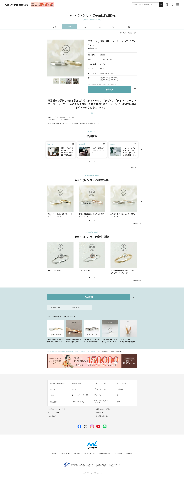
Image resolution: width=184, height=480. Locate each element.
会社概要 (55, 453)
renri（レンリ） (85, 351)
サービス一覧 (66, 453)
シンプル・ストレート (107, 59)
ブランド (77, 351)
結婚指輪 (102, 55)
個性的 (102, 68)
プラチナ (102, 64)
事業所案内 (77, 453)
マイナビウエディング (53, 351)
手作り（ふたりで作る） (107, 73)
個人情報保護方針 (104, 453)
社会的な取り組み (90, 453)
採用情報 (129, 453)
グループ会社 (118, 453)
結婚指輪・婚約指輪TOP (66, 351)
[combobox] (145, 5)
